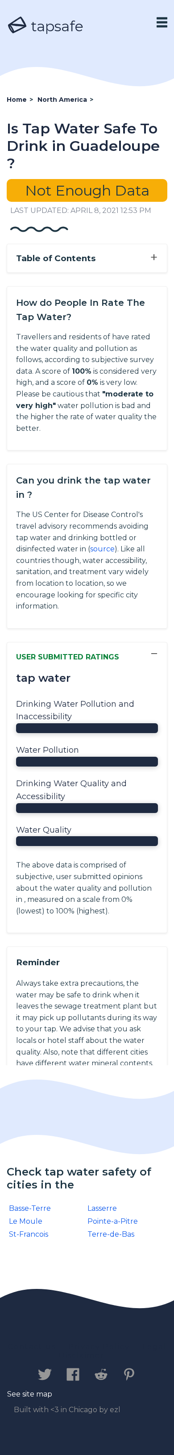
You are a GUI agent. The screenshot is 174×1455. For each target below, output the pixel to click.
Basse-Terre (30, 1208)
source (102, 549)
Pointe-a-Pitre (112, 1221)
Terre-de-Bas (110, 1234)
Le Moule (25, 1221)
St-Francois (28, 1234)
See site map (29, 1394)
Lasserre (102, 1208)
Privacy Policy (99, 1346)
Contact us (32, 1346)
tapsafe (55, 26)
